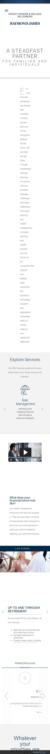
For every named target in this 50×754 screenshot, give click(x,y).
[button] (5, 408)
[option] (25, 402)
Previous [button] (7, 696)
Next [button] (43, 696)
